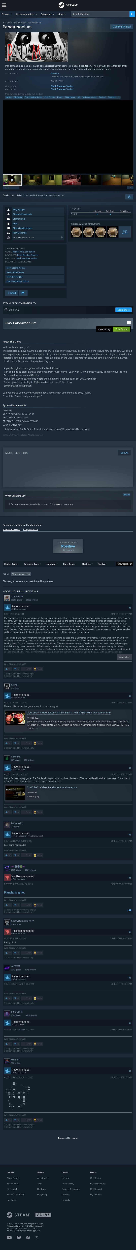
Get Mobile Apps (98, 1183)
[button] (7, 14)
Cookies (66, 1194)
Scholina (15, 756)
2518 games (16, 870)
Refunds (66, 1200)
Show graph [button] (122, 564)
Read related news (15, 272)
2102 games (16, 1015)
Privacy (65, 1178)
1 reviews (15, 827)
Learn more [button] (123, 309)
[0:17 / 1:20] (68, 137)
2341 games (16, 970)
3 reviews (15, 688)
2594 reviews (30, 870)
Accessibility (68, 1183)
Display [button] (101, 564)
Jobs (39, 1183)
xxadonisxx (17, 596)
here (58, 504)
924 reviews (16, 924)
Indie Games (20, 22)
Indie (22, 251)
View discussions (14, 277)
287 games (15, 760)
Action (8, 97)
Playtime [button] (86, 564)
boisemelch (17, 823)
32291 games (16, 600)
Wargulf (15, 1059)
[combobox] (100, 14)
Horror (60, 97)
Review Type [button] (10, 564)
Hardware (41, 1189)
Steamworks (13, 1189)
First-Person (49, 97)
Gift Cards (11, 1200)
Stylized (102, 97)
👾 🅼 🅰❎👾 (18, 866)
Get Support (96, 1189)
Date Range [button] (69, 564)
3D (79, 97)
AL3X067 (15, 966)
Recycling (42, 1194)
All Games (7, 22)
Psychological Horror (33, 97)
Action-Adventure (90, 97)
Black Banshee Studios (62, 86)
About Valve (43, 1178)
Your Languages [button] (19, 574)
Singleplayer (70, 97)
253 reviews (29, 760)
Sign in (6, 195)
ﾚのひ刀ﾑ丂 (16, 1012)
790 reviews (16, 1063)
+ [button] (118, 97)
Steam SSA (12, 1183)
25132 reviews (32, 600)
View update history (16, 268)
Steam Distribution (15, 1194)
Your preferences (30, 529)
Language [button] (51, 564)
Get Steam (95, 1178)
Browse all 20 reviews (68, 1138)
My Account (96, 1194)
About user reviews (11, 529)
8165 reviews (30, 970)
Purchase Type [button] (31, 564)
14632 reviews (31, 1015)
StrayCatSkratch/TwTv (22, 921)
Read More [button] (124, 657)
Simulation (18, 97)
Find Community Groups (18, 281)
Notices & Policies (71, 1189)
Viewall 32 (125, 231)
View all (127, 495)
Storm (14, 685)
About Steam (13, 1178)
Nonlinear (112, 97)
